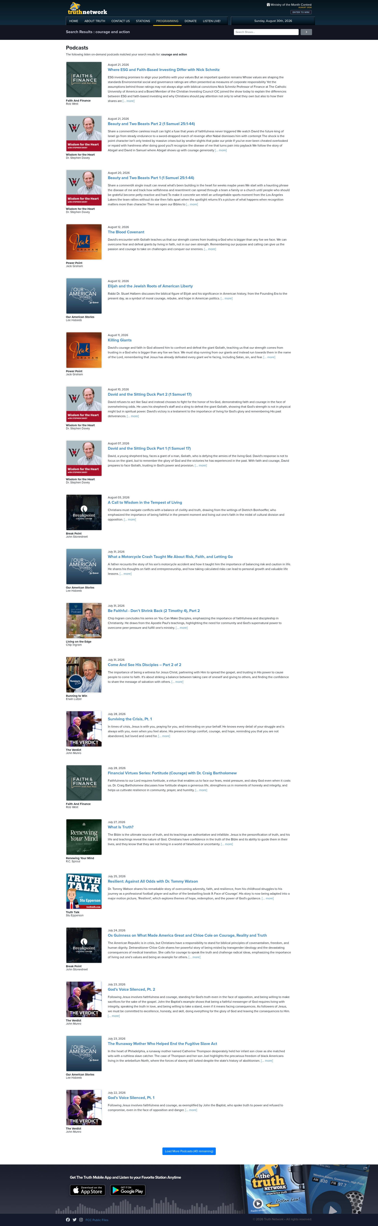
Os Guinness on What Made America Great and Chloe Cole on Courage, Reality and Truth (187, 935)
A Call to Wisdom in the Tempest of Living (145, 502)
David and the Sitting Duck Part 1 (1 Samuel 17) (149, 448)
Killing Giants (120, 340)
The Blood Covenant (126, 232)
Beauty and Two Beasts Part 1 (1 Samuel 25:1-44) (151, 178)
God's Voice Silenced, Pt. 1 (131, 1097)
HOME (73, 21)
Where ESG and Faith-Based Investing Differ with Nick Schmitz (164, 69)
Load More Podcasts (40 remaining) (189, 1151)
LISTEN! (211, 21)
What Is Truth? (120, 827)
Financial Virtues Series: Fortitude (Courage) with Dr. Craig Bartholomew (172, 773)
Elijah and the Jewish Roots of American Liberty (150, 286)
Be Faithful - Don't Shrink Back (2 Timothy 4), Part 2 (154, 610)
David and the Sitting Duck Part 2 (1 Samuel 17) (150, 394)
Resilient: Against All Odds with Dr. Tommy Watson (153, 881)
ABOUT (94, 21)
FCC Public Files (97, 1220)
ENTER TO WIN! (301, 12)
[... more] (128, 101)
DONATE (191, 21)
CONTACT (120, 21)
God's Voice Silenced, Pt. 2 (131, 989)
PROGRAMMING (167, 21)
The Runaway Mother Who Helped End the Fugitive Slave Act (162, 1043)
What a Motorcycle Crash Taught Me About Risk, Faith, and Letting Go (170, 556)
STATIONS (143, 21)
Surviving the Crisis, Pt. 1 (130, 719)
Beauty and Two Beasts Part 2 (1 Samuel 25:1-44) (151, 123)
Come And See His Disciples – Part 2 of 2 (144, 665)
